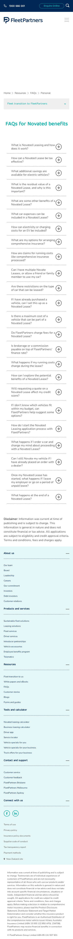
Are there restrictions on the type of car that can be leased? (32, 288)
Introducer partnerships (15, 641)
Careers (7, 580)
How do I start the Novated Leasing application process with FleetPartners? (32, 428)
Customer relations (13, 601)
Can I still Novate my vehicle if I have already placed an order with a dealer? (32, 462)
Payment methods (12, 852)
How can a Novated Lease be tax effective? (32, 160)
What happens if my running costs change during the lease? (33, 364)
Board (6, 570)
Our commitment (12, 585)
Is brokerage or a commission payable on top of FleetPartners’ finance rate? (31, 349)
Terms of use (10, 824)
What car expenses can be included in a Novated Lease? (29, 215)
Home (7, 93)
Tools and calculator (15, 710)
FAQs (33, 93)
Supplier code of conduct (16, 841)
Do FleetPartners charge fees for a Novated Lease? (33, 334)
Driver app (8, 732)
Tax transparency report (15, 847)
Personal (45, 93)
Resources (20, 93)
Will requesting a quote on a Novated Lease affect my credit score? (31, 392)
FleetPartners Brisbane (14, 782)
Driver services (11, 636)
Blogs (6, 697)
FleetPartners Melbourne (15, 787)
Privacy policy (10, 830)
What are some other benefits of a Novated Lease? (33, 202)
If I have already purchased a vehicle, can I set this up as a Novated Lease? (29, 303)
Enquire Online (52, 6)
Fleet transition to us (13, 676)
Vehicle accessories (13, 646)
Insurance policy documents (17, 835)
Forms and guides (12, 702)
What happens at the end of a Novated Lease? (30, 497)
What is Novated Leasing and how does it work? (33, 147)
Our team (8, 565)
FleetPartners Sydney (14, 792)
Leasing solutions (12, 626)
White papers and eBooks (16, 681)
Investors (8, 590)
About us (9, 553)
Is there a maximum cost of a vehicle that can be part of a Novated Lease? (29, 319)
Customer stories (12, 692)
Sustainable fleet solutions (16, 621)
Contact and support (16, 760)
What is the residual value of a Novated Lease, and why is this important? (31, 187)
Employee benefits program (17, 651)
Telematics (9, 656)
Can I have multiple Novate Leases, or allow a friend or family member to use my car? (32, 273)
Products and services (17, 609)
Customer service (12, 772)
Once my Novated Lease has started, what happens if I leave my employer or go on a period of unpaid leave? (32, 480)
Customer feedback (13, 777)
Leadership (9, 575)
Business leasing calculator (17, 727)
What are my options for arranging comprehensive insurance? (33, 242)
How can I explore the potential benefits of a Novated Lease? (31, 377)
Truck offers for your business (18, 752)
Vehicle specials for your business (20, 747)
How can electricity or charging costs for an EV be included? (30, 229)
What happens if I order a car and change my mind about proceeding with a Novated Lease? (33, 445)
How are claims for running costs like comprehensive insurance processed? (32, 256)
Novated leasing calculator (16, 722)
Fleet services (10, 631)
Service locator (11, 737)
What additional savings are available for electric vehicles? (30, 173)
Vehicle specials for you (15, 742)
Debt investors (11, 596)
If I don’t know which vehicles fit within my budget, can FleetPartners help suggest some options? (32, 410)
